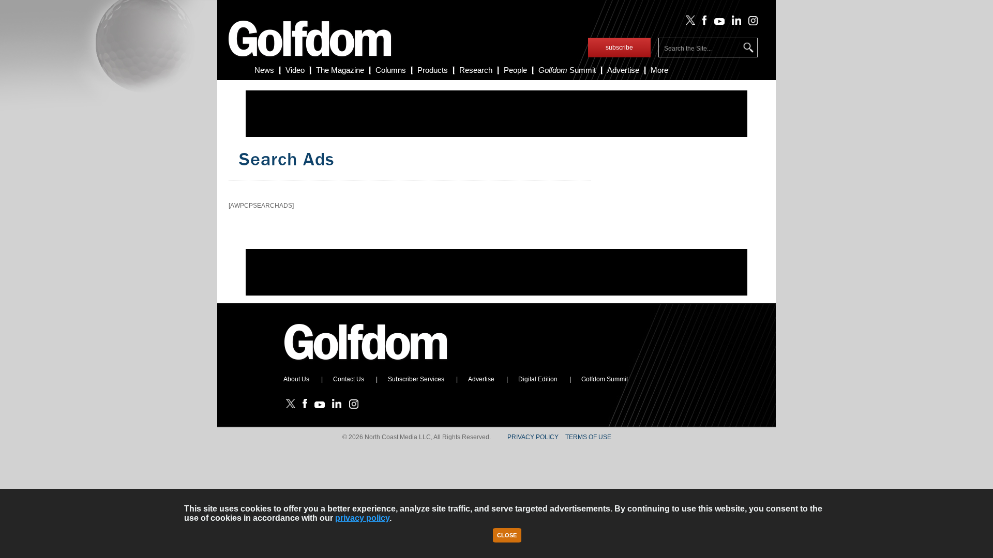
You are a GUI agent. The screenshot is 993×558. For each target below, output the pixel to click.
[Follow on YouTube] (717, 22)
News (264, 70)
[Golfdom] (366, 364)
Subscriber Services (416, 379)
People (515, 70)
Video (295, 70)
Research (475, 70)
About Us (296, 379)
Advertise (623, 70)
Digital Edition (538, 379)
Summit (567, 70)
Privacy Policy (533, 437)
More (659, 70)
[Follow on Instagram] (750, 22)
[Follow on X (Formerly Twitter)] (688, 22)
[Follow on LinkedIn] (734, 22)
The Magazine (340, 70)
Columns (390, 70)
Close (507, 535)
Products (432, 70)
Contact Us (348, 379)
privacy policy (362, 518)
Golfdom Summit (604, 379)
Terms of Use (588, 437)
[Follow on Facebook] (703, 22)
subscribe (619, 47)
